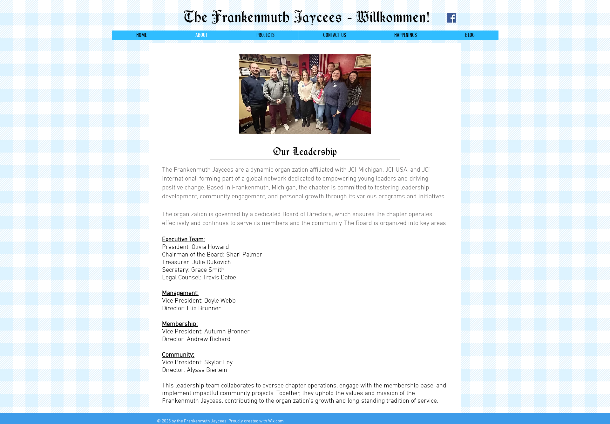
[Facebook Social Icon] (451, 18)
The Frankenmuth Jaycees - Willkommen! (305, 17)
